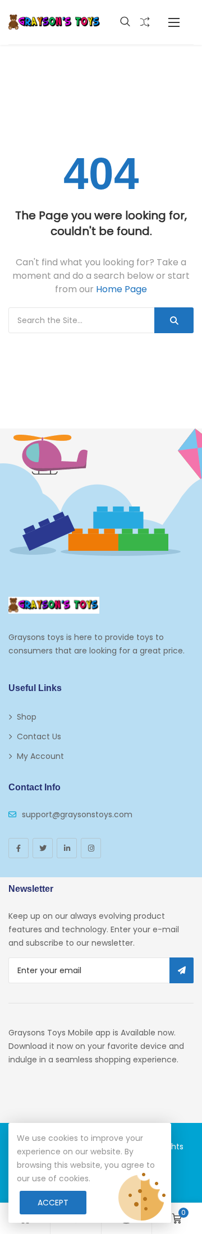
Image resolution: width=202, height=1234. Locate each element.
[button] (174, 22)
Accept (53, 1202)
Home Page (121, 289)
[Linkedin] (67, 848)
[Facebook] (18, 848)
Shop (26, 716)
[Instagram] (91, 848)
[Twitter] (43, 848)
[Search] (174, 320)
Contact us (39, 736)
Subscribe (181, 970)
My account (40, 756)
